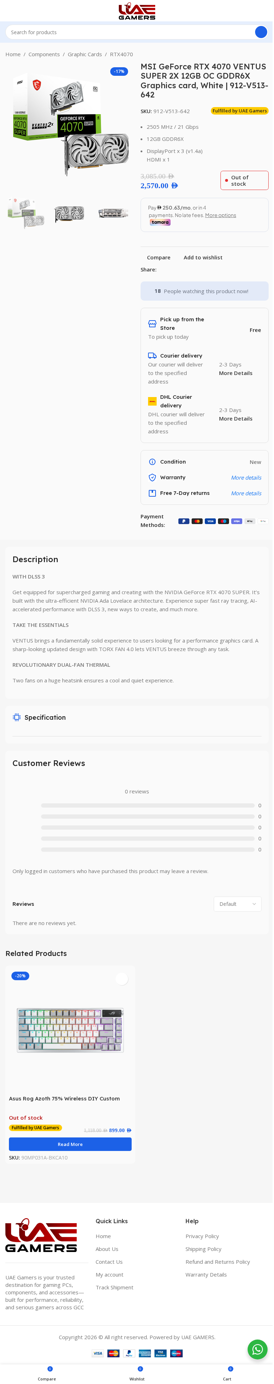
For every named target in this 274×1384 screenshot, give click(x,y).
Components (44, 54)
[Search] (261, 32)
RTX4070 (121, 54)
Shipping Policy (204, 1248)
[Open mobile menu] (8, 11)
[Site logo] (137, 10)
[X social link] (169, 269)
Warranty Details (206, 1274)
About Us (107, 1248)
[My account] (265, 11)
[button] (12, 126)
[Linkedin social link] (186, 269)
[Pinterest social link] (178, 269)
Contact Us (109, 1261)
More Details (236, 372)
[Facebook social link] (161, 269)
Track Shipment (114, 1287)
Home (13, 54)
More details (246, 493)
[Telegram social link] (195, 269)
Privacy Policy (202, 1236)
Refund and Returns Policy (218, 1261)
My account (109, 1274)
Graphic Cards (85, 54)
